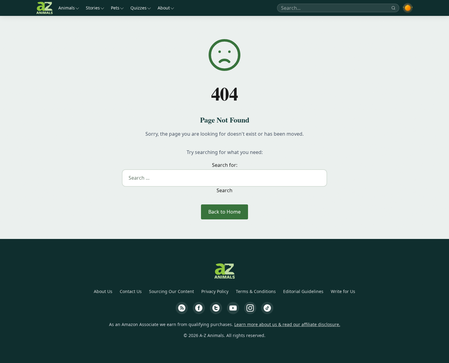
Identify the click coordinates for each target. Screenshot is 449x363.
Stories (93, 8)
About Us (103, 291)
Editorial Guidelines (303, 291)
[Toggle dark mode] (408, 8)
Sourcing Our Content (171, 291)
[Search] (393, 8)
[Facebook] (199, 308)
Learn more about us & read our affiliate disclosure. (287, 324)
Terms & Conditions (256, 291)
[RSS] (182, 308)
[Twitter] (216, 308)
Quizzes (138, 8)
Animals (66, 8)
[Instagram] (250, 308)
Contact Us (131, 291)
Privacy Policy (214, 291)
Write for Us (343, 291)
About (164, 8)
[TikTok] (267, 308)
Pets (115, 8)
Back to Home (224, 211)
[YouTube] (233, 308)
